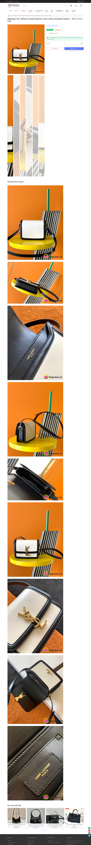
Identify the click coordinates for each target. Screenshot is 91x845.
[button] (44, 830)
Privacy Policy (10, 844)
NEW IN (16, 10)
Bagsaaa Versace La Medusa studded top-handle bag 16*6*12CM (55, 825)
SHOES (67, 10)
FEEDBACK (23, 10)
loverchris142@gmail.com (73, 842)
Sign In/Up (76, 6)
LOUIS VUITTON (39, 10)
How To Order (31, 840)
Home (10, 15)
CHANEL (30, 10)
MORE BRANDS (59, 10)
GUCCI (46, 10)
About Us (10, 840)
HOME (10, 10)
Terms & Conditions (12, 842)
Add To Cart (75, 48)
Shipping (29, 844)
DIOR (52, 10)
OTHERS (74, 10)
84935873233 (71, 844)
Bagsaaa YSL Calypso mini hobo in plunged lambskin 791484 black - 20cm (36, 825)
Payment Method (31, 842)
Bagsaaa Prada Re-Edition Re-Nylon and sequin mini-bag (16, 825)
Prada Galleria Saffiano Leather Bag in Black (74, 825)
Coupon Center (51, 840)
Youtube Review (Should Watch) (54, 842)
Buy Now (56, 48)
